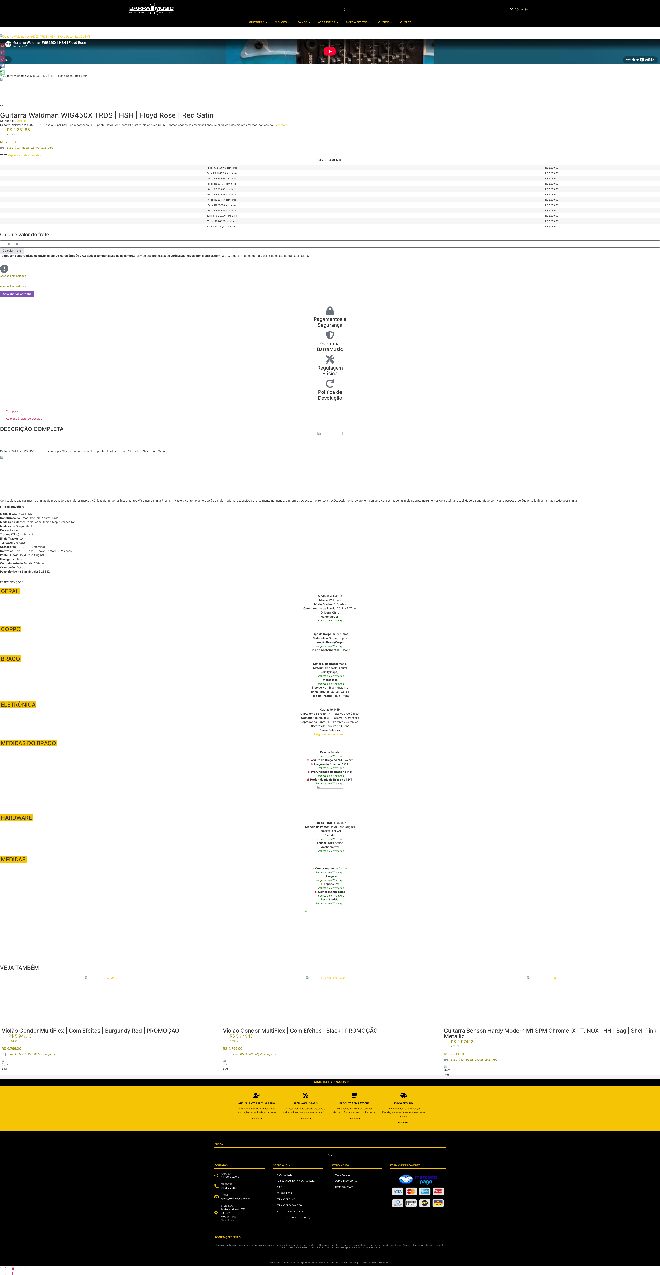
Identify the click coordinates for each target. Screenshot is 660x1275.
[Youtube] (3, 46)
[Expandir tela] (10, 1268)
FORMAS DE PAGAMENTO (289, 1205)
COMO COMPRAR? (344, 1187)
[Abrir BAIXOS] (309, 22)
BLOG (279, 1187)
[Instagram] (3, 52)
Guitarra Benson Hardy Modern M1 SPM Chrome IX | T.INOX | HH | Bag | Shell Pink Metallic (550, 1033)
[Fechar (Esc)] (23, 1268)
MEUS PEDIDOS (342, 1174)
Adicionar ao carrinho (17, 294)
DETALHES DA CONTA (346, 1181)
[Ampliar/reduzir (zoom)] (3, 1268)
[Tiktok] (3, 59)
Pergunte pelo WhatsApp (330, 620)
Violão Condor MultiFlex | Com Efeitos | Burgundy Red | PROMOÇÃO (90, 1030)
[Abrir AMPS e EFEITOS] (369, 22)
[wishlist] (518, 9)
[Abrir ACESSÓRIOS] (337, 22)
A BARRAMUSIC (284, 1174)
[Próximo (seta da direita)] (10, 1273)
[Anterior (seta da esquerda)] (3, 1273)
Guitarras (20, 120)
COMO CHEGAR (284, 1193)
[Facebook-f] (3, 65)
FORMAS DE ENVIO (286, 1199)
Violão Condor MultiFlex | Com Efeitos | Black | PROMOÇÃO (300, 1030)
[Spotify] (3, 72)
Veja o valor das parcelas (24, 155)
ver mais (281, 125)
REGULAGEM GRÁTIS (305, 1103)
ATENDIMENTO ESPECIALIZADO (256, 1103)
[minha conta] (512, 9)
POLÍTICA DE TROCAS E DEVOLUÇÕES (295, 1217)
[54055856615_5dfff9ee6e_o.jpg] (43, 36)
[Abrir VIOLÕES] (289, 22)
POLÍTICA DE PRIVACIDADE (290, 1211)
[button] (330, 67)
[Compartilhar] (16, 1268)
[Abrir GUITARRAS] (266, 22)
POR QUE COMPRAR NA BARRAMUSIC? (296, 1181)
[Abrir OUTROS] (391, 22)
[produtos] (256, 1095)
